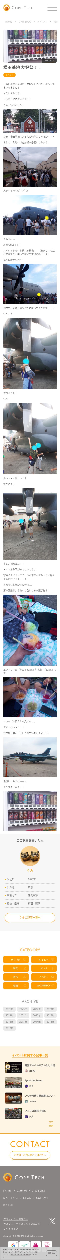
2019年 (50, 1015)
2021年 (23, 1015)
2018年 (9, 1022)
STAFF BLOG (25, 21)
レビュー (43, 959)
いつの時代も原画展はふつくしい (40, 1096)
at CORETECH (43, 985)
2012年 (9, 1028)
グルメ (43, 968)
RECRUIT (8, 1205)
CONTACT (42, 1198)
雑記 (15, 968)
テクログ (15, 959)
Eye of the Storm (33, 1080)
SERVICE (40, 1191)
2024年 (37, 1009)
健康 (15, 985)
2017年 (23, 1022)
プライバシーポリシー (15, 1219)
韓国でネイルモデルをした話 (40, 1065)
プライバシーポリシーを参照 (20, 1254)
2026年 (9, 1009)
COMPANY (23, 1191)
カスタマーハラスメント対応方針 (22, 1224)
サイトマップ (10, 1228)
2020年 (37, 1015)
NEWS (27, 1198)
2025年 (23, 1009)
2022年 (9, 1015)
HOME (8, 21)
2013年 (50, 1022)
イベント (42, 21)
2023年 (50, 1009)
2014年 (37, 1022)
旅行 (15, 977)
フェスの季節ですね (35, 1111)
